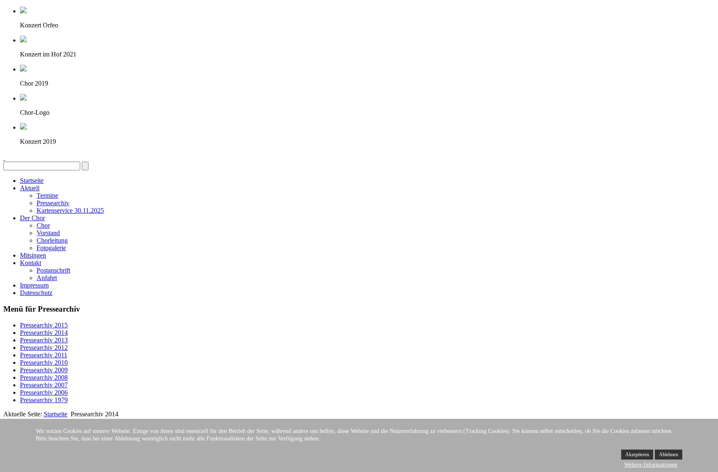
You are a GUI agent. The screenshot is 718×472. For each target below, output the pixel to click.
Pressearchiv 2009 (44, 370)
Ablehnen (668, 454)
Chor (43, 225)
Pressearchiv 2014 (44, 332)
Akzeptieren (637, 454)
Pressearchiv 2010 (44, 362)
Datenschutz (36, 292)
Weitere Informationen (650, 465)
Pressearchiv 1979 (44, 399)
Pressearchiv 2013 (44, 340)
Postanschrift (53, 270)
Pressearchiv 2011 (43, 355)
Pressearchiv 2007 (44, 384)
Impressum (34, 285)
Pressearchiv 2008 (44, 377)
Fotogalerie (51, 247)
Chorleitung (52, 240)
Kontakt (30, 262)
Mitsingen (33, 255)
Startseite (32, 180)
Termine (47, 195)
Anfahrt (47, 277)
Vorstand (48, 232)
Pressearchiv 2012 (44, 347)
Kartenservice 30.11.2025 (70, 210)
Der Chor (32, 217)
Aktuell (29, 188)
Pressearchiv (53, 202)
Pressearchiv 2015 (44, 325)
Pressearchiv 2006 (44, 392)
